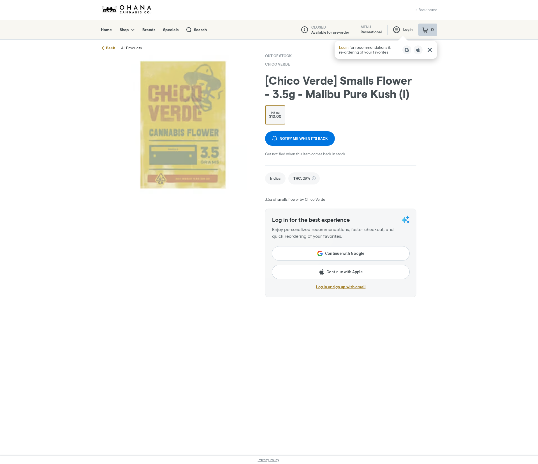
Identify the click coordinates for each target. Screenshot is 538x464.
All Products (131, 48)
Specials (170, 29)
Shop (124, 29)
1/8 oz (275, 115)
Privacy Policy (268, 459)
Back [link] (110, 48)
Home (106, 29)
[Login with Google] (406, 49)
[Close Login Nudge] (430, 50)
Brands (148, 29)
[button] (386, 50)
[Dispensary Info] (304, 29)
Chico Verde (277, 64)
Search (200, 29)
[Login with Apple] (418, 49)
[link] (275, 178)
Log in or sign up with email (341, 287)
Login (408, 29)
